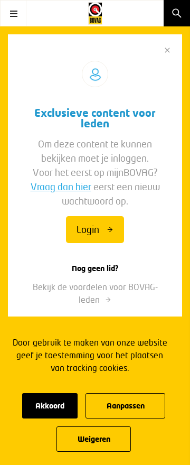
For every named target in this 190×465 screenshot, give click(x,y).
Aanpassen (126, 405)
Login (88, 229)
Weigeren (94, 438)
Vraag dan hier (61, 186)
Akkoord (49, 405)
